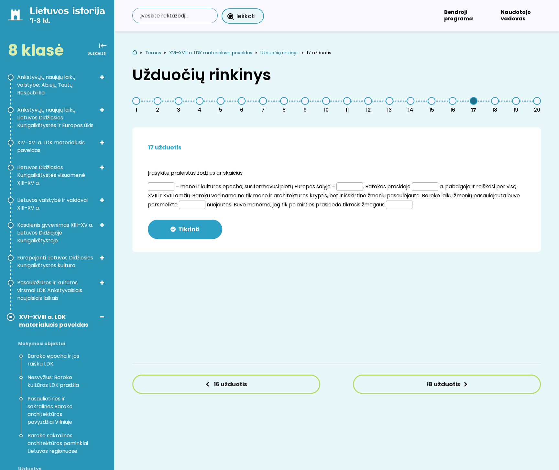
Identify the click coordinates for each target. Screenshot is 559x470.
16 (452, 110)
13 (389, 110)
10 (326, 110)
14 (410, 110)
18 (494, 110)
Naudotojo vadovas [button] (516, 15)
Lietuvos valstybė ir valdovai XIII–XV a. (52, 204)
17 (473, 110)
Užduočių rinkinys (279, 52)
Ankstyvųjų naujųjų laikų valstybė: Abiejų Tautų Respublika (46, 84)
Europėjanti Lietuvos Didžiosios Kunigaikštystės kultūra (55, 261)
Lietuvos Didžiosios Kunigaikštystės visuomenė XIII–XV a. (51, 175)
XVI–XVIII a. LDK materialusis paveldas (53, 321)
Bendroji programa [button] (458, 15)
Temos (153, 52)
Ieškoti (246, 16)
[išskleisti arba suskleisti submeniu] (101, 77)
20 (537, 110)
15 (431, 110)
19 (515, 110)
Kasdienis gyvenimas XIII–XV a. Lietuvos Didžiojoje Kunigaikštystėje (55, 232)
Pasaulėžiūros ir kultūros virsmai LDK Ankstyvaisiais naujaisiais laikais (49, 290)
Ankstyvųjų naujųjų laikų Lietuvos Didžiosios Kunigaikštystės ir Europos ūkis (55, 117)
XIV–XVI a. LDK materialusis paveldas (51, 146)
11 (347, 110)
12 (368, 110)
